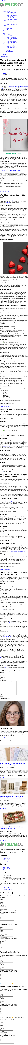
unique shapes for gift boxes (13, 200)
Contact (4, 30)
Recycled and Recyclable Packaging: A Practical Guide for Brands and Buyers (11, 797)
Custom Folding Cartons (11, 19)
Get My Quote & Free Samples (7, 921)
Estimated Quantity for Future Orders (8, 911)
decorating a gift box (6, 636)
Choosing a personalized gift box (7, 501)
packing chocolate (7, 446)
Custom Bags (6, 20)
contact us (17, 70)
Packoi (1, 657)
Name (1, 675)
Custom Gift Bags (10, 21)
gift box (8, 202)
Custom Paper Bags (10, 23)
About (4, 25)
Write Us (2, 694)
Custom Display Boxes (11, 17)
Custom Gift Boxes (10, 16)
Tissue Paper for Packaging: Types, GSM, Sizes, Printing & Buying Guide (12, 764)
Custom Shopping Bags (11, 24)
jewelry (12, 424)
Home (4, 10)
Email (1, 677)
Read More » (3, 777)
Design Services (9, 28)
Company (8, 27)
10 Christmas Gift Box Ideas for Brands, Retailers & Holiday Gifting (12, 827)
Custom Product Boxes (11, 14)
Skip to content (3, 0)
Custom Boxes (6, 11)
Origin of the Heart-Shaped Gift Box (11, 170)
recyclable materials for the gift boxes (17, 551)
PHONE (2, 908)
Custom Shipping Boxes (11, 15)
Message (2, 913)
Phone (1, 680)
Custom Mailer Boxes (11, 12)
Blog (7, 29)
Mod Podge (11, 622)
